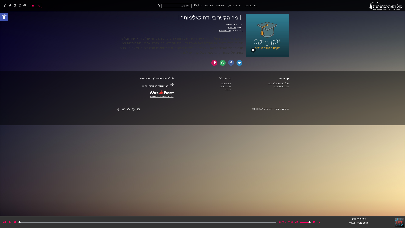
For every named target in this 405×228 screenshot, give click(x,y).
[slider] (147, 222)
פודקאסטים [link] (251, 5)
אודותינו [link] (220, 5)
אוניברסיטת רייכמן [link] (281, 86)
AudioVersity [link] (225, 30)
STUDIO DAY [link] (257, 109)
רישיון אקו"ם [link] (147, 86)
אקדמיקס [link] (232, 27)
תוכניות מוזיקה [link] (234, 5)
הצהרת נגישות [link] (225, 86)
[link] (4, 17)
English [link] (198, 5)
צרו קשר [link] (209, 5)
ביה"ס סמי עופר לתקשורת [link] (278, 83)
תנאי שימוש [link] (226, 83)
